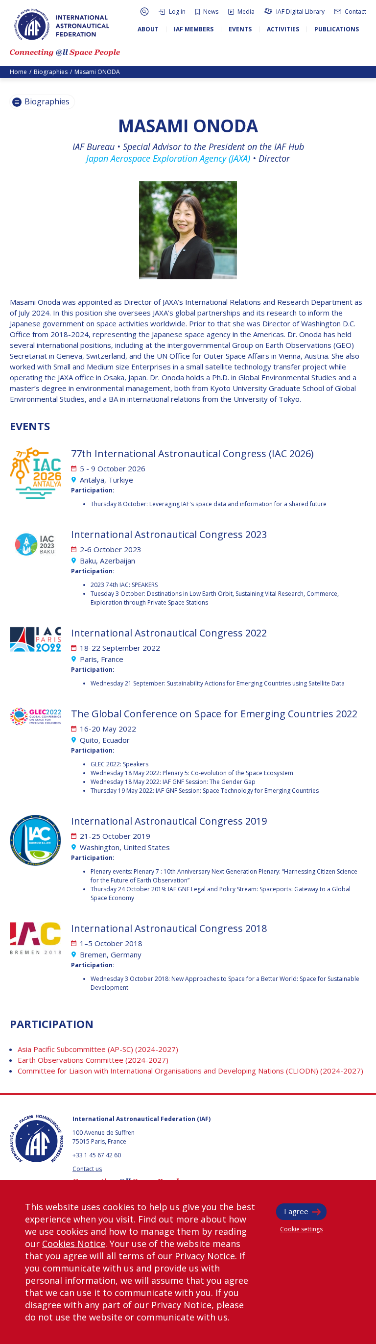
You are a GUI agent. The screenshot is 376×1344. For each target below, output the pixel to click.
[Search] (144, 11)
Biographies (51, 72)
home (18, 72)
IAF (62, 24)
